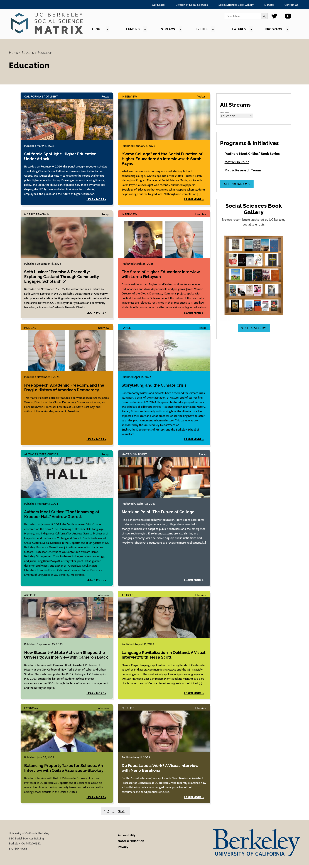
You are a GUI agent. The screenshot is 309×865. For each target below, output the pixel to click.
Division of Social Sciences (191, 4)
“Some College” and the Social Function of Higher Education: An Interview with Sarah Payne (162, 159)
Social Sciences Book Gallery (236, 4)
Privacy (123, 847)
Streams (28, 52)
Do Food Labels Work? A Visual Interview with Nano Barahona (160, 767)
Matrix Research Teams (243, 170)
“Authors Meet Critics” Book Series (252, 154)
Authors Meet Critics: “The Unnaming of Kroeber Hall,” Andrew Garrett (61, 514)
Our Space (158, 4)
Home (13, 52)
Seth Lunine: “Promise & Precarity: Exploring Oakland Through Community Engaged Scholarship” (61, 276)
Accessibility (127, 835)
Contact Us (291, 4)
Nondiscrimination (131, 841)
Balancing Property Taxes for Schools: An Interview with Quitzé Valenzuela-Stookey (63, 767)
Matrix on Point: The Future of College (158, 511)
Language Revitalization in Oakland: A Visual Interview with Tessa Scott (163, 654)
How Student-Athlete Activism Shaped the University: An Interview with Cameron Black (66, 654)
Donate (269, 4)
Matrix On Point (237, 162)
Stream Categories (224, 112)
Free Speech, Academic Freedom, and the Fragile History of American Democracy (64, 387)
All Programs (237, 184)
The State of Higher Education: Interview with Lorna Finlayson (161, 274)
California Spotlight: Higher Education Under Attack (60, 156)
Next (121, 811)
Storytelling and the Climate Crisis (154, 385)
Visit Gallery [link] (253, 328)
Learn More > (96, 199)
